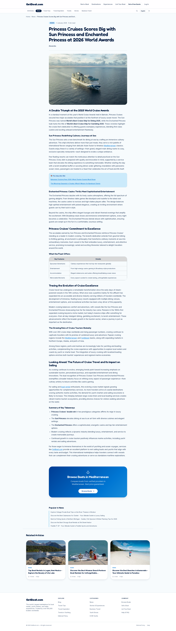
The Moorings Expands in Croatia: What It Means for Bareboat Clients (75, 183)
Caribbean (85, 338)
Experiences (108, 4)
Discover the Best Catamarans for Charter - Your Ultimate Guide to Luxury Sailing (78, 515)
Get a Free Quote (134, 4)
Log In (146, 4)
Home (28, 16)
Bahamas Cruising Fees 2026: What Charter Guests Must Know (73, 179)
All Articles (30, 11)
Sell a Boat (125, 605)
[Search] (137, 10)
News (38, 11)
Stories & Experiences (97, 605)
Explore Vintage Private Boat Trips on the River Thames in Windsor (73, 512)
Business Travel (86, 11)
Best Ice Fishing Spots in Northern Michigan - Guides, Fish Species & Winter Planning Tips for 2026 (84, 519)
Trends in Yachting (64, 612)
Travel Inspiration (58, 11)
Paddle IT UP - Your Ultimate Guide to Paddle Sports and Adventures (74, 526)
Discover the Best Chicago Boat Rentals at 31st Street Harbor (71, 522)
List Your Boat (120, 4)
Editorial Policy (63, 616)
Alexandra (52, 46)
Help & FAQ (125, 612)
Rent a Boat (85, 4)
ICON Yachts (94, 616)
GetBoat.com (34, 4)
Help (148, 625)
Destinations (96, 4)
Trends (69, 11)
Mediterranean (110, 146)
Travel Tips (46, 11)
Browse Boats (87, 491)
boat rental (65, 387)
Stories (76, 11)
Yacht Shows (94, 612)
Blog (59, 602)
